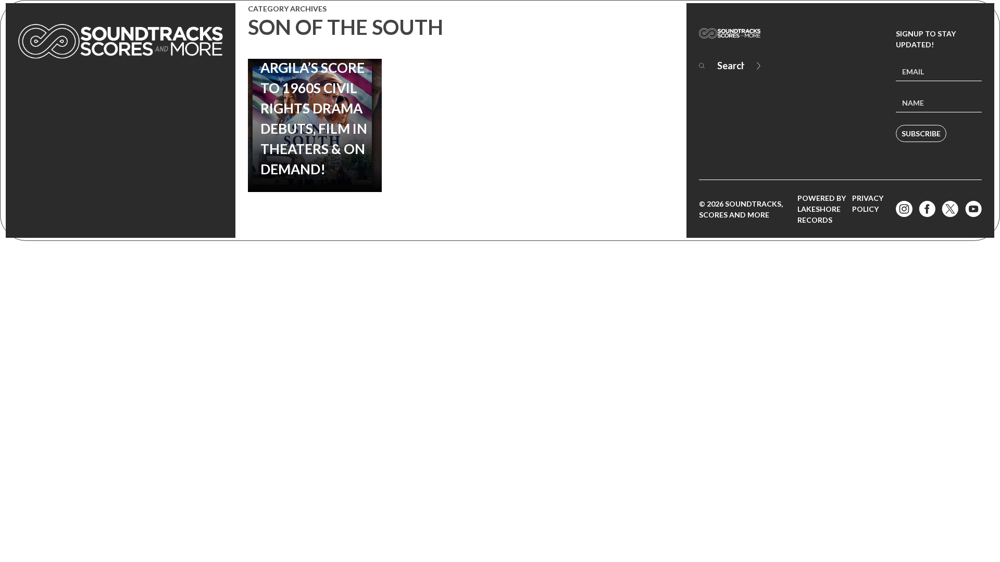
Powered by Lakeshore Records (821, 209)
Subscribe (921, 133)
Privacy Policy (867, 203)
